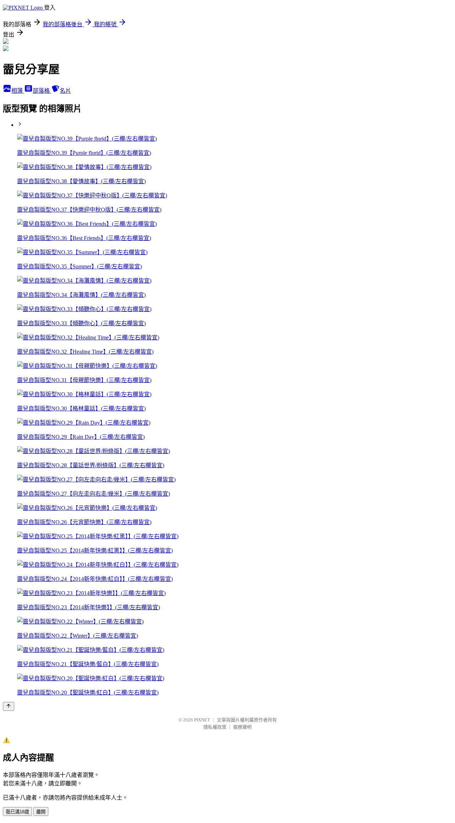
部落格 (42, 91)
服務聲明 (242, 727)
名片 (65, 91)
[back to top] (8, 706)
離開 (41, 811)
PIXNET (202, 720)
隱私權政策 (214, 727)
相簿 (17, 91)
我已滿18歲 (17, 811)
